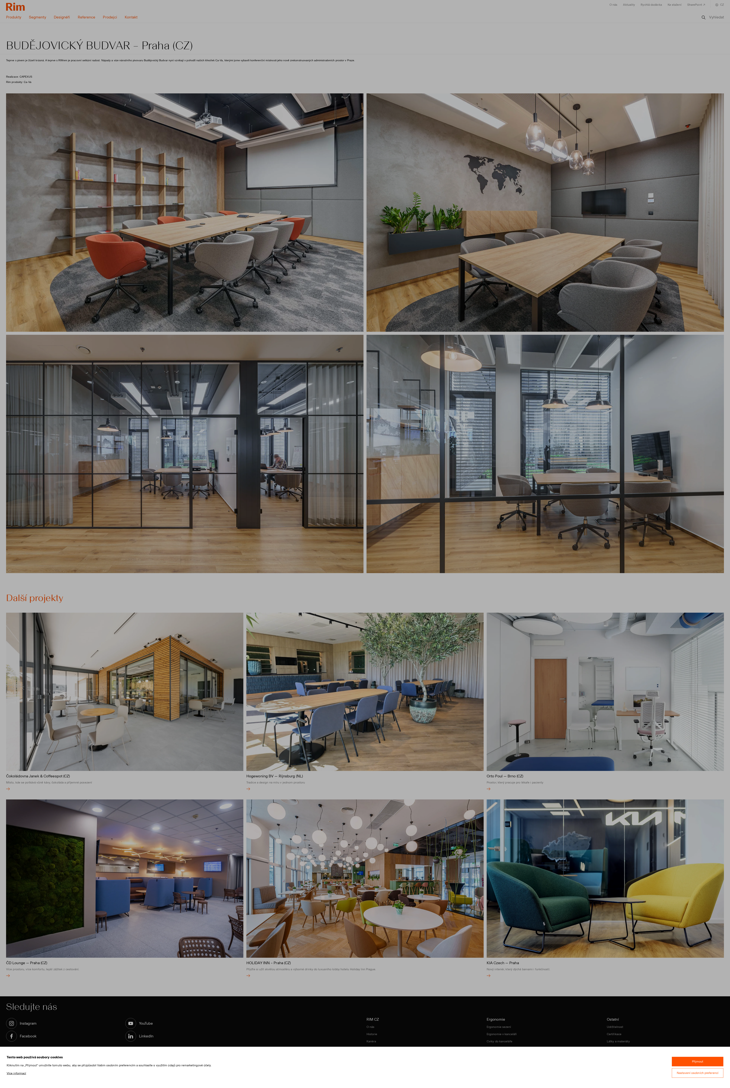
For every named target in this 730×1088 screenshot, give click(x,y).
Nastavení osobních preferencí (697, 1073)
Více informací (16, 1073)
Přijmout (697, 1061)
